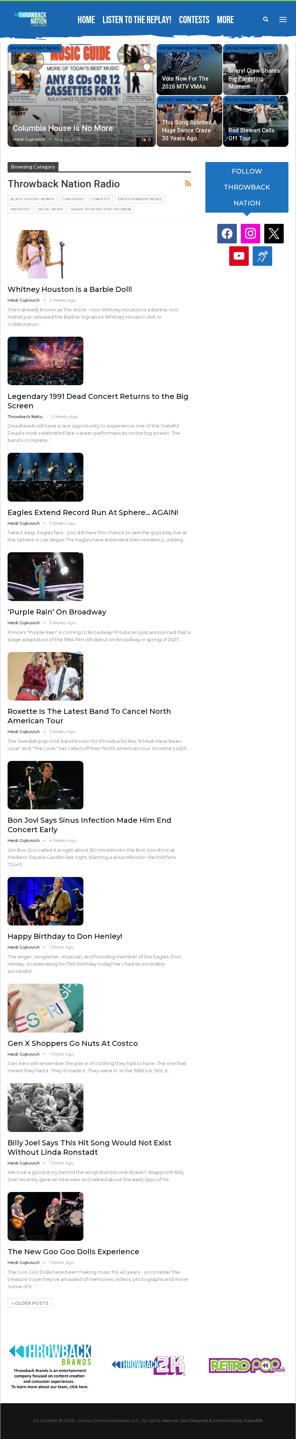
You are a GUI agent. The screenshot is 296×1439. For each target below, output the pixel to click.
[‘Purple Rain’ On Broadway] (45, 576)
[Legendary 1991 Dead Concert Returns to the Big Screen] (45, 361)
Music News (50, 209)
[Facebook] (227, 233)
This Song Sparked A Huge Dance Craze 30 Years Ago (189, 130)
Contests (194, 20)
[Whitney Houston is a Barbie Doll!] (45, 254)
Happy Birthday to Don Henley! (65, 936)
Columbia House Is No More (63, 128)
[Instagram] (250, 233)
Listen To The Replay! (137, 20)
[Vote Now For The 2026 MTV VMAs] (189, 69)
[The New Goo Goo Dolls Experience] (45, 1216)
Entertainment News (34, 48)
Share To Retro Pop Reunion (101, 209)
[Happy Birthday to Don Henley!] (45, 901)
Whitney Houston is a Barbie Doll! (70, 289)
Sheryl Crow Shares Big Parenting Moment (254, 78)
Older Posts (31, 1303)
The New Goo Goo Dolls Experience (73, 1251)
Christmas (72, 199)
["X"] (274, 233)
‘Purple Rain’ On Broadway (57, 612)
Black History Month (32, 199)
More (225, 20)
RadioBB (253, 1420)
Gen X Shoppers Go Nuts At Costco (73, 1043)
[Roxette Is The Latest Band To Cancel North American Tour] (45, 676)
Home (86, 20)
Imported (20, 209)
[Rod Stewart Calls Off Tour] (255, 121)
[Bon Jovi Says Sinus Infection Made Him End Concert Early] (45, 785)
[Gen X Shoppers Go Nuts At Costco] (45, 1008)
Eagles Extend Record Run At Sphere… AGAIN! (93, 512)
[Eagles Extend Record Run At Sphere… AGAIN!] (45, 477)
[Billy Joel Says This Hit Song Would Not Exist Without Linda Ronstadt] (45, 1107)
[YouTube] (239, 255)
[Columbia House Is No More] (82, 95)
